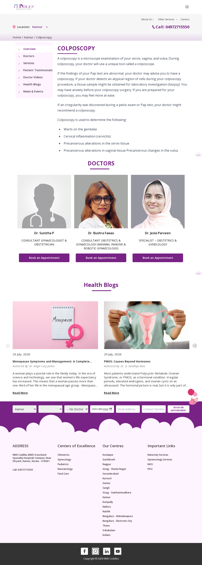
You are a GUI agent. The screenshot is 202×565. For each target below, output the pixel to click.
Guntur (106, 483)
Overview (29, 49)
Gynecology (64, 459)
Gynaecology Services (160, 459)
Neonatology (65, 469)
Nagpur (107, 464)
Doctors (28, 56)
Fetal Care (63, 473)
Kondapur (108, 454)
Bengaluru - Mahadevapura (118, 516)
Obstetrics (63, 454)
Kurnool (107, 478)
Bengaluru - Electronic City (117, 521)
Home (17, 37)
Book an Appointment (44, 258)
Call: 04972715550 (172, 26)
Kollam (106, 535)
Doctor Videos (33, 77)
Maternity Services (158, 454)
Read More (20, 393)
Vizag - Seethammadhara (117, 492)
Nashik (106, 511)
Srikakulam (109, 530)
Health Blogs (32, 84)
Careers (184, 19)
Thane (106, 525)
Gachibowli (109, 459)
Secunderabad (111, 473)
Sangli (106, 487)
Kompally (108, 502)
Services (28, 63)
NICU (150, 464)
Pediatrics (63, 464)
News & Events (33, 91)
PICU (150, 469)
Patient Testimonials (37, 70)
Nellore (107, 506)
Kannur (28, 37)
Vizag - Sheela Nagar (114, 469)
